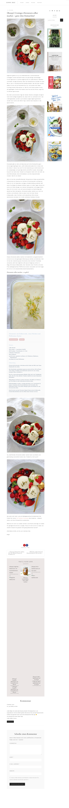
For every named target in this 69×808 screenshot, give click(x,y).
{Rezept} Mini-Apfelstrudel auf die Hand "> (36, 570)
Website (12, 770)
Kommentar (13, 743)
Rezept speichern (13, 339)
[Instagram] (57, 10)
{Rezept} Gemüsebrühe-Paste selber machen (25, 580)
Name (11, 757)
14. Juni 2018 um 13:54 (12, 706)
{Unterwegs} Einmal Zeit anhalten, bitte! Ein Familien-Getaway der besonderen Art (16, 553)
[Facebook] (50, 10)
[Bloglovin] (52, 10)
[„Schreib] (59, 10)
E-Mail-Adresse (14, 764)
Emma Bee (10, 2)
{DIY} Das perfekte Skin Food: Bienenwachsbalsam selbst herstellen (35, 552)
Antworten (10, 721)
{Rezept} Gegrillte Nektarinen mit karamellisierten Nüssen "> (14, 686)
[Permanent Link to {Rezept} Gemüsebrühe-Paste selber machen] (25, 575)
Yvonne (9, 704)
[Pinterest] (55, 10)
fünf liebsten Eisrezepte (22, 518)
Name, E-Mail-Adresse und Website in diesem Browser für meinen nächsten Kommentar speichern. (24, 778)
